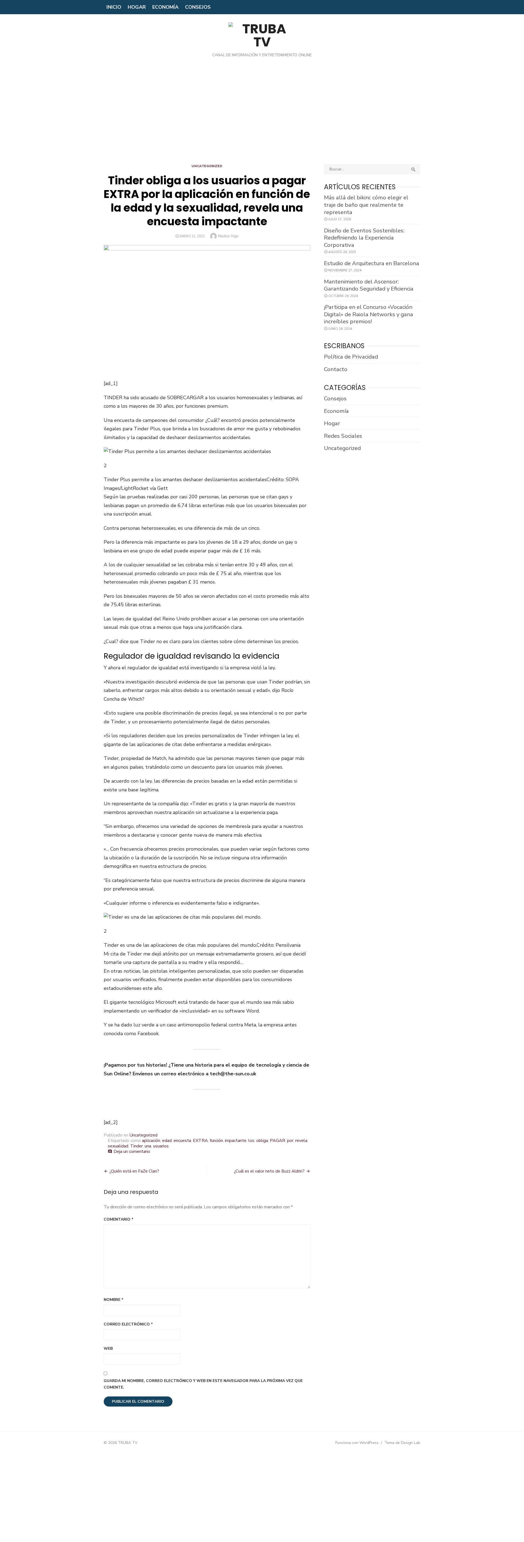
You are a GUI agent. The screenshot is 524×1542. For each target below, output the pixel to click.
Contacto (335, 369)
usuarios (161, 1146)
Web (108, 1348)
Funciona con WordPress (357, 1442)
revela (301, 1141)
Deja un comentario (132, 1152)
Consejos (198, 7)
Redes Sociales (343, 436)
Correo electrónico (128, 1324)
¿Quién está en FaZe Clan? (134, 1171)
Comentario (118, 1219)
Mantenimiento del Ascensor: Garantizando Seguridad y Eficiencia (368, 285)
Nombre (113, 1299)
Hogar (137, 7)
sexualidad (118, 1146)
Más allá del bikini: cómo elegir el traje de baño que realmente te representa (366, 205)
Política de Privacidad (351, 356)
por (290, 1141)
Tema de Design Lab (402, 1442)
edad (167, 1141)
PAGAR (277, 1141)
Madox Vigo (228, 236)
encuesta (182, 1141)
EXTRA (200, 1141)
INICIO (113, 7)
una (148, 1146)
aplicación (151, 1141)
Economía (165, 7)
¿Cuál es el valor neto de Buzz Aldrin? (269, 1171)
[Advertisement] (262, 115)
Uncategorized (207, 166)
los (251, 1141)
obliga (262, 1141)
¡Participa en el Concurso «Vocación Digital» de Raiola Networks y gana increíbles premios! (368, 314)
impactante (235, 1141)
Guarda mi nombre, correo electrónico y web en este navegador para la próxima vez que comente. (203, 1384)
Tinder (136, 1146)
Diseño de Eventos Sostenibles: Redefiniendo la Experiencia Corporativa (364, 238)
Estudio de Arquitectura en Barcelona (371, 263)
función (216, 1141)
